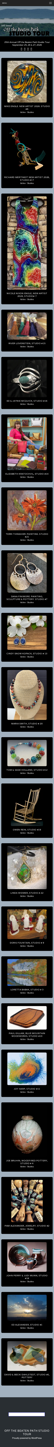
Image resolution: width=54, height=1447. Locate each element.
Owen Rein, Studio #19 (27, 829)
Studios (30, 112)
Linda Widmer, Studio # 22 (27, 893)
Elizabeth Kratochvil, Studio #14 (26, 473)
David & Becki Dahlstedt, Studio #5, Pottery (27, 1376)
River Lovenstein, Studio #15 (27, 343)
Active (23, 112)
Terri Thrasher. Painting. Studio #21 (27, 535)
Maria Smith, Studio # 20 (27, 723)
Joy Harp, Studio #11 (27, 1088)
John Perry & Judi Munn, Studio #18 (27, 1277)
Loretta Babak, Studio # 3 (27, 989)
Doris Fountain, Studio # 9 (27, 942)
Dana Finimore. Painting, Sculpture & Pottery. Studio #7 (27, 598)
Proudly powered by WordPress (27, 1437)
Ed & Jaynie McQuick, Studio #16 (27, 401)
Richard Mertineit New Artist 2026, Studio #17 (27, 178)
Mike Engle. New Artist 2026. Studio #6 (27, 107)
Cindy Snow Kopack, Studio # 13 (27, 653)
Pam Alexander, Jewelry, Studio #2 (27, 1225)
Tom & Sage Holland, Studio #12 (26, 770)
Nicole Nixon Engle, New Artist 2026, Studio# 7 (27, 295)
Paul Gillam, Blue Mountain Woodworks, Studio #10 (27, 1034)
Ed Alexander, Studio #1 (27, 1324)
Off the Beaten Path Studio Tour (26, 1432)
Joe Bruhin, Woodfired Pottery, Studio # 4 (27, 1162)
